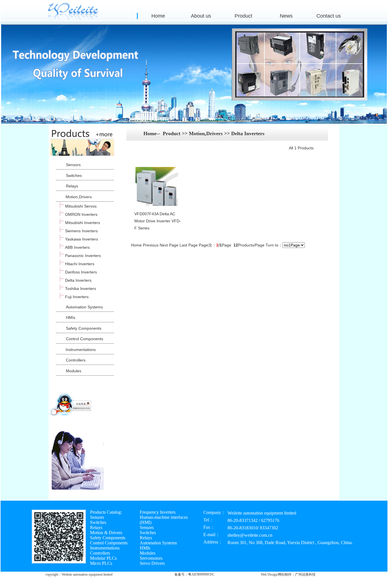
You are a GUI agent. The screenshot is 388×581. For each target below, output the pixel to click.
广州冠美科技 (305, 574)
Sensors (73, 164)
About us (201, 16)
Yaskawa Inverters (81, 239)
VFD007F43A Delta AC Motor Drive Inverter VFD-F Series (157, 221)
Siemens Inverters (81, 231)
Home (158, 16)
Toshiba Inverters (80, 288)
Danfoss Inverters (81, 272)
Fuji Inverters (77, 296)
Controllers (75, 360)
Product (243, 16)
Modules (73, 371)
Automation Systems (84, 307)
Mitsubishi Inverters (82, 222)
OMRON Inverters (81, 214)
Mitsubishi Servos (81, 206)
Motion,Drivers (79, 197)
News (286, 16)
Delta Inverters (78, 280)
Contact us (328, 16)
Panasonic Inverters (83, 255)
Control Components (84, 339)
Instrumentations (81, 349)
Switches (74, 175)
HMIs (70, 317)
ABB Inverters (77, 247)
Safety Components (83, 328)
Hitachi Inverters (79, 264)
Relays (72, 186)
